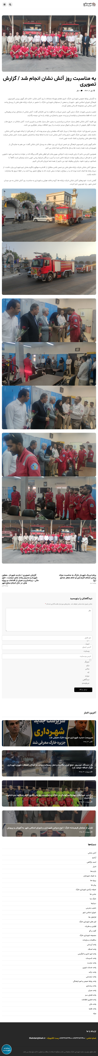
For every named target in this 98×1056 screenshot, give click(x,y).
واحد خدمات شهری (89, 968)
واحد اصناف (92, 949)
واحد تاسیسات (91, 958)
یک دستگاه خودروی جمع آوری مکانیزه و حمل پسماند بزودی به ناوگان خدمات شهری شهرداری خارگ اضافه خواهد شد (50, 766)
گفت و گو (92, 931)
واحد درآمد (92, 972)
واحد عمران (92, 991)
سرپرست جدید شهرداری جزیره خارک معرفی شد (71, 738)
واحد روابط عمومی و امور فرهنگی (84, 981)
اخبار (94, 867)
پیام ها (93, 885)
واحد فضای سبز (90, 995)
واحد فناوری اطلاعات (89, 1000)
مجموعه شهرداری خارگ (88, 935)
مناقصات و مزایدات (89, 940)
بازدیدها (93, 871)
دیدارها (93, 903)
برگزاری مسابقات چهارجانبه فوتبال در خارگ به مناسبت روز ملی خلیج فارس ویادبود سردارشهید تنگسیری (49, 796)
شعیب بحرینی (91, 908)
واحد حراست (91, 963)
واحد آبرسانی (91, 945)
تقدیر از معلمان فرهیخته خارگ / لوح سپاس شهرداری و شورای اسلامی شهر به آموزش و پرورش (50, 828)
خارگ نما (93, 899)
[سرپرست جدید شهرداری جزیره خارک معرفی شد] (49, 733)
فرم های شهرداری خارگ (87, 922)
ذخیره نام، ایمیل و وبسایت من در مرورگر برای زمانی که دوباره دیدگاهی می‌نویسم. (88, 660)
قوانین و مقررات (90, 926)
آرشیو (94, 858)
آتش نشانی (92, 853)
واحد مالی (92, 1004)
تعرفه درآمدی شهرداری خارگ (86, 890)
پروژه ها (93, 881)
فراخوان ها (92, 917)
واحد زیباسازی (91, 986)
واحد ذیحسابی (91, 977)
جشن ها (93, 894)
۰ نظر (78, 90)
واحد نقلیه (92, 1009)
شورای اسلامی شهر (89, 913)
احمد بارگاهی (91, 862)
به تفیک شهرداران (89, 876)
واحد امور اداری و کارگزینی (87, 954)
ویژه (94, 1013)
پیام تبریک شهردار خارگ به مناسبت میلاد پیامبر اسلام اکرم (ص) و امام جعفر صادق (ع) (77, 579)
